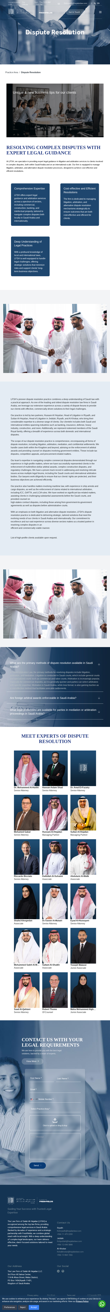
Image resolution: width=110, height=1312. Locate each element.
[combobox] (33, 1099)
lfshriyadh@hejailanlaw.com (75, 3)
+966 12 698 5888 (65, 1244)
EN (98, 3)
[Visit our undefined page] (58, 1271)
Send (36, 1165)
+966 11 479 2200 (65, 1234)
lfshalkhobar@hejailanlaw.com (70, 1251)
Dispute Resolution (31, 72)
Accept (34, 1307)
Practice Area (11, 72)
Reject (22, 1307)
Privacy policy (32, 1295)
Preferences (9, 1307)
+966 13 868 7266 (65, 1255)
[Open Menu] (100, 12)
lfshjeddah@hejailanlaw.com (69, 1241)
